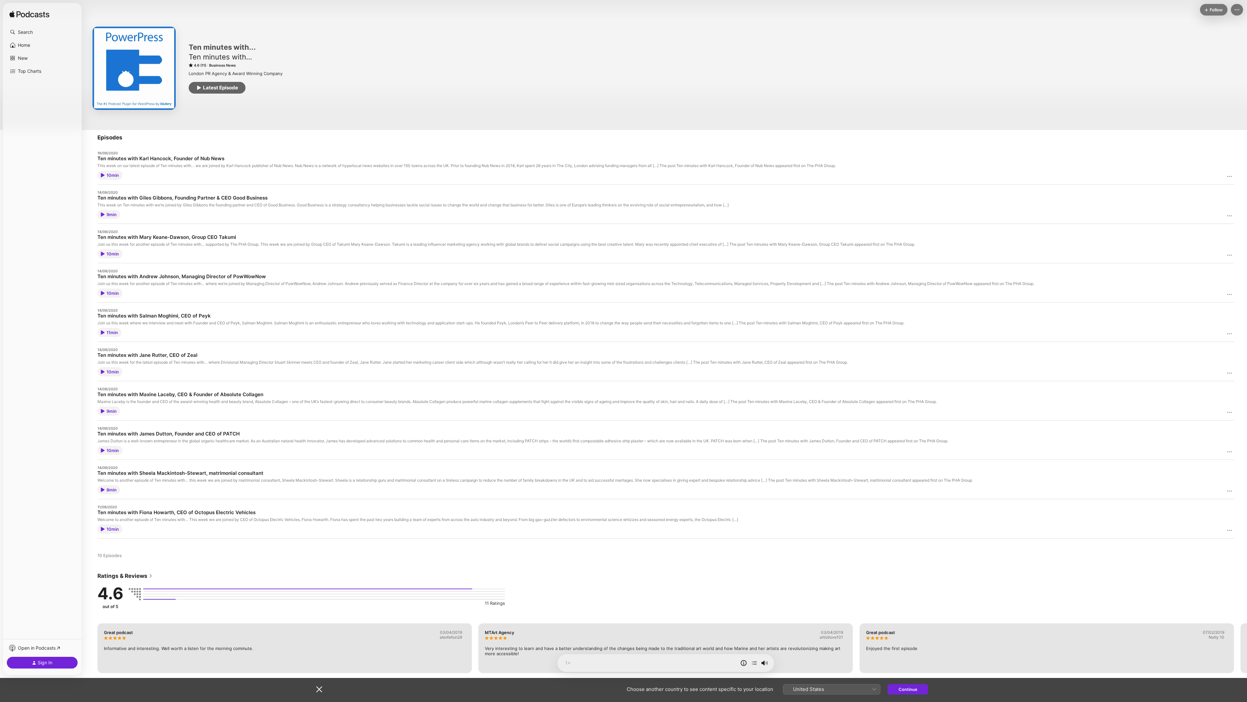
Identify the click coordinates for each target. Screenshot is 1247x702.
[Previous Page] (90, 648)
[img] (29, 14)
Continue (908, 689)
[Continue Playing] (754, 663)
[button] (42, 32)
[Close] (319, 689)
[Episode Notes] (744, 663)
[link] (125, 575)
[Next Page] (1240, 648)
